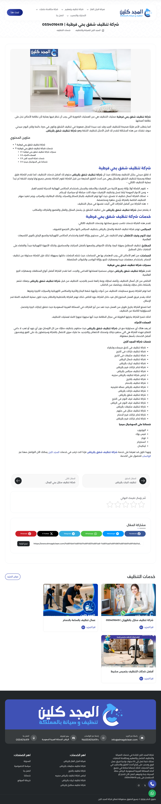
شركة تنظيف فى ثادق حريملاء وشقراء (126, 347)
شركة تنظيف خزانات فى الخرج (131, 351)
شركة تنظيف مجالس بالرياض (131, 371)
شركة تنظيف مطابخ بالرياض (73, 785)
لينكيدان (142, 446)
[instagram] (138, 785)
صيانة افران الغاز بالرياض (75, 761)
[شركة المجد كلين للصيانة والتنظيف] (136, 12)
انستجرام (141, 442)
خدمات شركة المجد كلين (34, 158)
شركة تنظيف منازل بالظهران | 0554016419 (129, 620)
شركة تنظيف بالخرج (136, 379)
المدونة (27, 761)
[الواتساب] (152, 793)
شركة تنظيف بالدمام (135, 383)
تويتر (143, 438)
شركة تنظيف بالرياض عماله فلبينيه (128, 387)
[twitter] (145, 785)
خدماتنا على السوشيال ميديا (35, 162)
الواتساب (146, 456)
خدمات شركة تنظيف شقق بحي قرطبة (35, 148)
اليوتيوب (141, 430)
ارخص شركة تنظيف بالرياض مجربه (129, 375)
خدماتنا (27, 775)
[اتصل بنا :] (152, 784)
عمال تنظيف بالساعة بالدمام (79, 620)
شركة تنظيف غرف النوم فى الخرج (129, 398)
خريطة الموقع (24, 780)
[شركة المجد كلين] (80, 714)
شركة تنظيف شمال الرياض (132, 359)
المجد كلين (53, 452)
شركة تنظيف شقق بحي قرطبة (31, 144)
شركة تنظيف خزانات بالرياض (132, 391)
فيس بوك (141, 434)
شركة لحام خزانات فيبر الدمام (131, 414)
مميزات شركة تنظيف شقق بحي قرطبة (39, 152)
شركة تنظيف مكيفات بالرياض (131, 406)
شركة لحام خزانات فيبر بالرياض (131, 367)
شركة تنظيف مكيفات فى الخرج (130, 355)
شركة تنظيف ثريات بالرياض (132, 363)
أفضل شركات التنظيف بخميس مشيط (132, 671)
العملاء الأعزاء (30, 155)
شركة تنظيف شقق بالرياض (132, 395)
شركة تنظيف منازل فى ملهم (131, 410)
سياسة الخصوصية (22, 766)
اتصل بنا (27, 771)
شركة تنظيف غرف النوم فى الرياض (128, 402)
